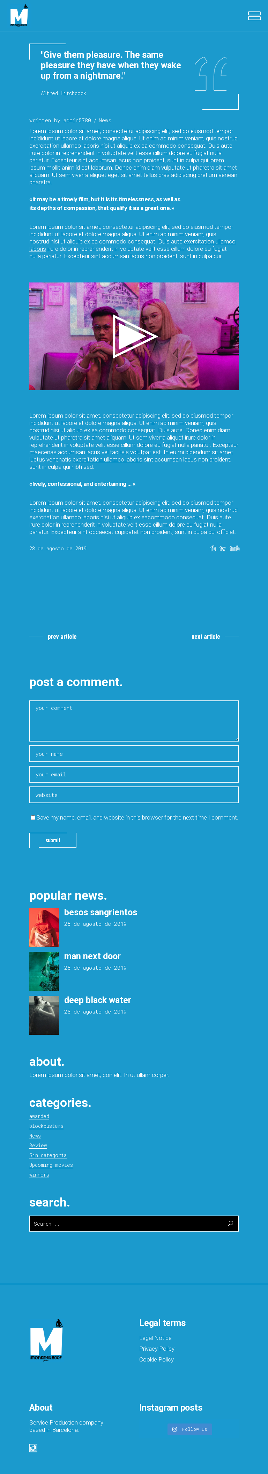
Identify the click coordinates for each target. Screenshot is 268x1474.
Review (38, 1145)
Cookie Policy (156, 1359)
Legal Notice (155, 1337)
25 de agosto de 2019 (95, 923)
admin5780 (77, 120)
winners (39, 1174)
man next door (92, 956)
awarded (39, 1116)
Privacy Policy (156, 1348)
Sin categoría (48, 1155)
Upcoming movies (51, 1165)
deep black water (97, 1000)
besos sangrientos (100, 912)
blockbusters (46, 1126)
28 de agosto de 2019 (58, 548)
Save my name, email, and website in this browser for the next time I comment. (137, 817)
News (105, 120)
